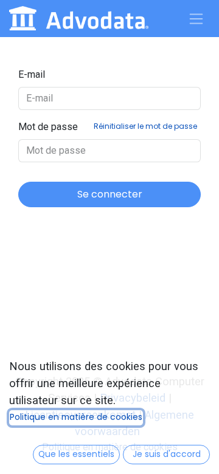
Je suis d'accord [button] (167, 454)
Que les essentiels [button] (76, 454)
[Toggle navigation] (196, 18)
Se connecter (109, 194)
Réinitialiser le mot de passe (145, 126)
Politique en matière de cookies (76, 417)
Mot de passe (107, 126)
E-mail (31, 74)
